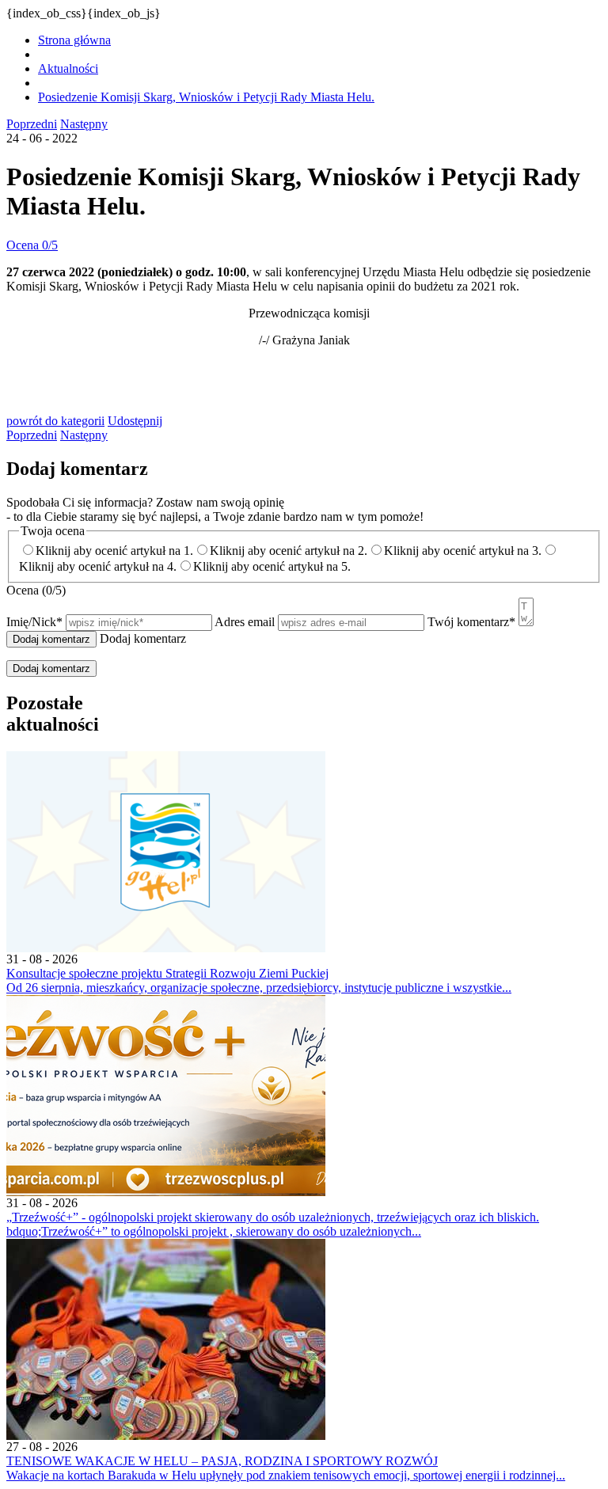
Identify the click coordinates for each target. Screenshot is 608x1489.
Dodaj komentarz (51, 668)
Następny (84, 124)
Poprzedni (31, 124)
